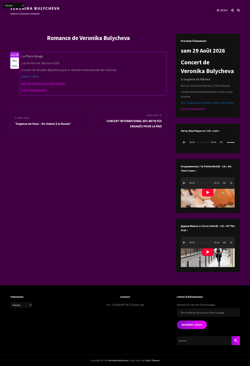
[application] (208, 142)
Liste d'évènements (33, 90)
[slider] (231, 144)
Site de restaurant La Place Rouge (43, 83)
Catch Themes (152, 360)
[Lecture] (184, 142)
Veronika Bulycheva (35, 8)
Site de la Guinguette (193, 108)
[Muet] (221, 142)
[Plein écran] (231, 183)
